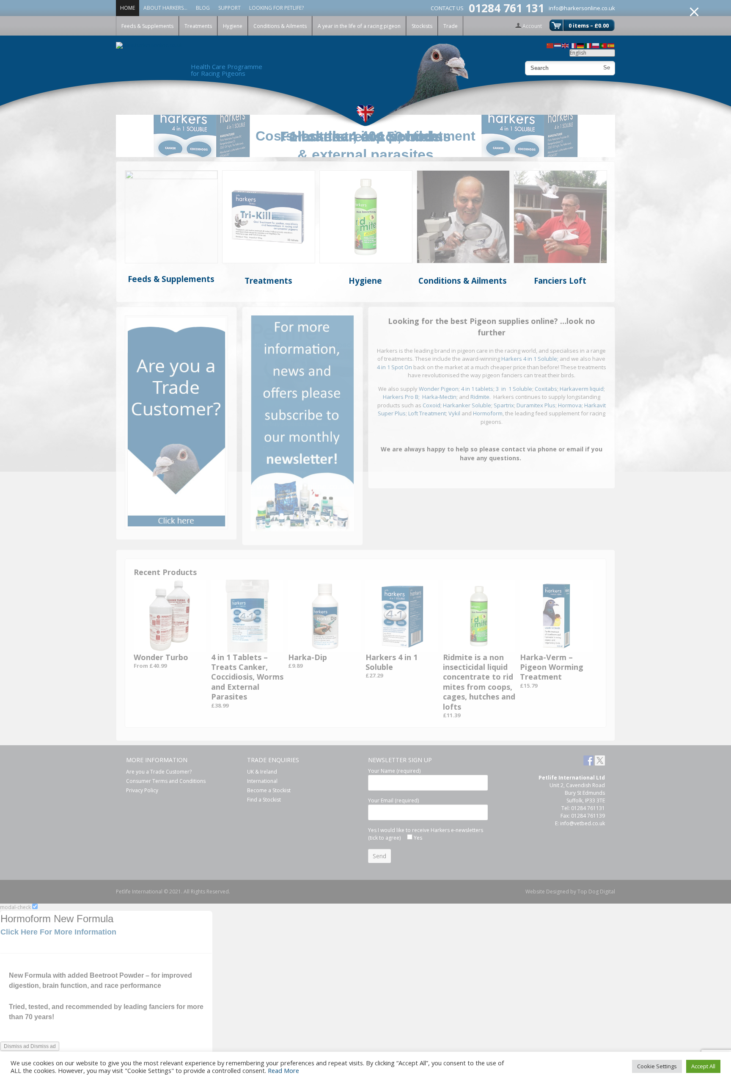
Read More (283, 1070)
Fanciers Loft (560, 280)
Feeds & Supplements (147, 26)
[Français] (573, 45)
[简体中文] (550, 45)
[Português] (603, 45)
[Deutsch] (581, 45)
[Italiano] (588, 45)
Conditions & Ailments (280, 26)
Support (229, 7)
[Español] (611, 45)
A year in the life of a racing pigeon (359, 26)
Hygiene (232, 26)
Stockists (422, 26)
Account (532, 26)
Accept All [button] (703, 1066)
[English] (565, 45)
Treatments (198, 26)
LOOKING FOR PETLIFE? (276, 7)
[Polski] (596, 45)
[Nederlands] (558, 45)
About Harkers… (165, 7)
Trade (450, 26)
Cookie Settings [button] (657, 1066)
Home (127, 7)
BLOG (203, 7)
